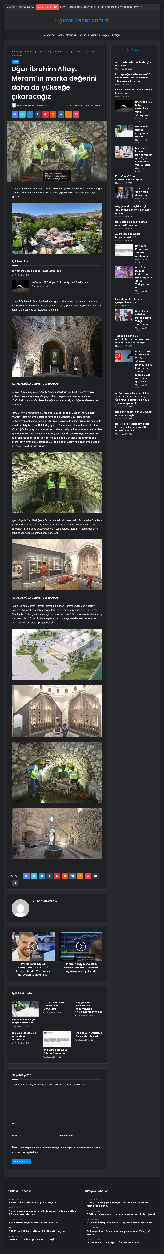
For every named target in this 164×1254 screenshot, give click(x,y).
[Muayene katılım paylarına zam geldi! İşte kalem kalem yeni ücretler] (124, 152)
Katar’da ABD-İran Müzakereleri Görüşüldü (54, 1005)
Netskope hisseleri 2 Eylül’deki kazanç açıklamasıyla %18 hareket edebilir (132, 427)
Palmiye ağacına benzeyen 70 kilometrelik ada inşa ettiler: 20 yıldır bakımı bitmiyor (133, 78)
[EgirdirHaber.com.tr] (82, 20)
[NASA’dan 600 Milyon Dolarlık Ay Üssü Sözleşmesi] (20, 286)
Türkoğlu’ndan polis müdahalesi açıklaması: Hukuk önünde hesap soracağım (133, 339)
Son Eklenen (134, 50)
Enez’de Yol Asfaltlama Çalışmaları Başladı (88, 1034)
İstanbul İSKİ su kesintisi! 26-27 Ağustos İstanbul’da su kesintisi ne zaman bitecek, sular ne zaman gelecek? (143, 366)
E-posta (16, 1135)
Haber (60, 35)
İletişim (116, 35)
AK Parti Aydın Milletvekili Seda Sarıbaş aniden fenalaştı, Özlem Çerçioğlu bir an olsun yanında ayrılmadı (133, 398)
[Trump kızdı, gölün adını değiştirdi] (124, 193)
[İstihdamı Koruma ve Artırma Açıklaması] (57, 1039)
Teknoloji (94, 35)
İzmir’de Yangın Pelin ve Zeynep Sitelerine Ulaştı (133, 413)
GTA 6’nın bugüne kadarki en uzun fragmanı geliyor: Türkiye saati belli (143, 277)
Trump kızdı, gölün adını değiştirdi (142, 192)
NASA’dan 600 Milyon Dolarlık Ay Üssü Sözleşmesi (60, 282)
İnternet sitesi (66, 1135)
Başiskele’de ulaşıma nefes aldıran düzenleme (24, 1036)
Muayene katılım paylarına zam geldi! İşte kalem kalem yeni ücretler (143, 156)
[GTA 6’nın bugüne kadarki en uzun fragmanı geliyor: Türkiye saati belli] (124, 272)
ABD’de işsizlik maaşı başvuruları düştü (127, 235)
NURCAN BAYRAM (26, 105)
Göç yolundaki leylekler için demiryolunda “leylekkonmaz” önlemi (88, 1007)
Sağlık (82, 35)
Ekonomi (71, 35)
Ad (14, 1123)
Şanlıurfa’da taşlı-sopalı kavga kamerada (79, 6)
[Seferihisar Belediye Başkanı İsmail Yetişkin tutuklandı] (124, 315)
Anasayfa (48, 35)
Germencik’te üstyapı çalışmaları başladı (24, 1021)
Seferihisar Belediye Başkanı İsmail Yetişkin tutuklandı (143, 317)
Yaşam (105, 35)
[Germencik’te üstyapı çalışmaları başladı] (25, 1009)
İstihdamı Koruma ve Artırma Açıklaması (55, 1051)
